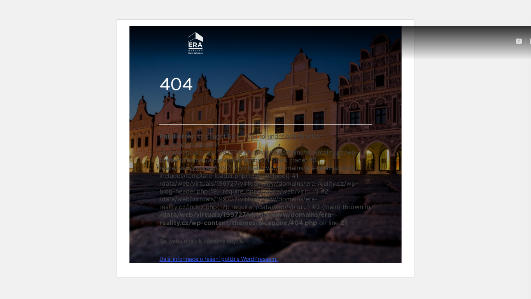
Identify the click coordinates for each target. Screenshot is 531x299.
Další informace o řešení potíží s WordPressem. (218, 258)
